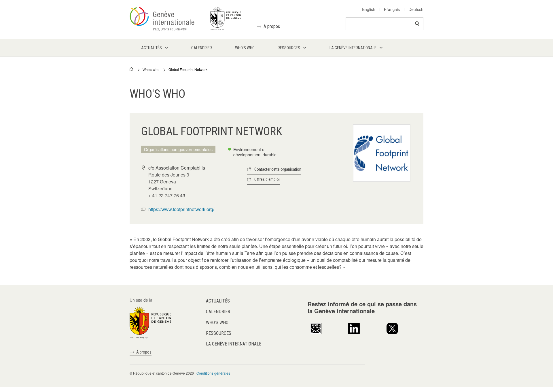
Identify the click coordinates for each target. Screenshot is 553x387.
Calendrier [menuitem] (201, 48)
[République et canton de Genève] (150, 322)
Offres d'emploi (267, 179)
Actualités (218, 301)
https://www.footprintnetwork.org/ (181, 209)
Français (392, 9)
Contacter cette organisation (277, 169)
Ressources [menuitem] (289, 48)
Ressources (218, 333)
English (368, 9)
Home (132, 69)
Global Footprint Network (187, 69)
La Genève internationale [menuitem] (352, 48)
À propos (272, 26)
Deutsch (415, 9)
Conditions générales (213, 373)
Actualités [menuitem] (151, 48)
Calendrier (218, 311)
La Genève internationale (233, 344)
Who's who (151, 69)
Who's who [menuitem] (245, 48)
